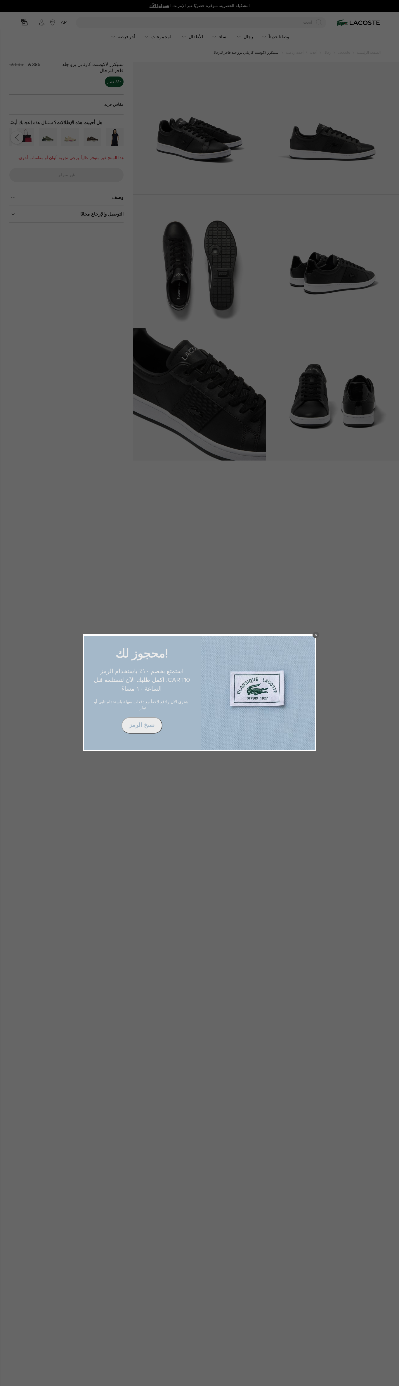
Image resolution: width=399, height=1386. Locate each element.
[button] (316, 635)
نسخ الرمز (142, 725)
